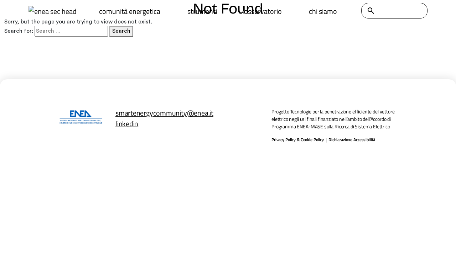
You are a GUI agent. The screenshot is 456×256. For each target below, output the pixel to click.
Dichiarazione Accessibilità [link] (351, 140)
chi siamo (323, 11)
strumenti (202, 11)
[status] (370, 10)
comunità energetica (129, 11)
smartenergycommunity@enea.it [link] (164, 112)
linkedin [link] (126, 123)
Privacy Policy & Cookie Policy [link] (297, 140)
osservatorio (263, 11)
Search (121, 31)
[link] (52, 11)
